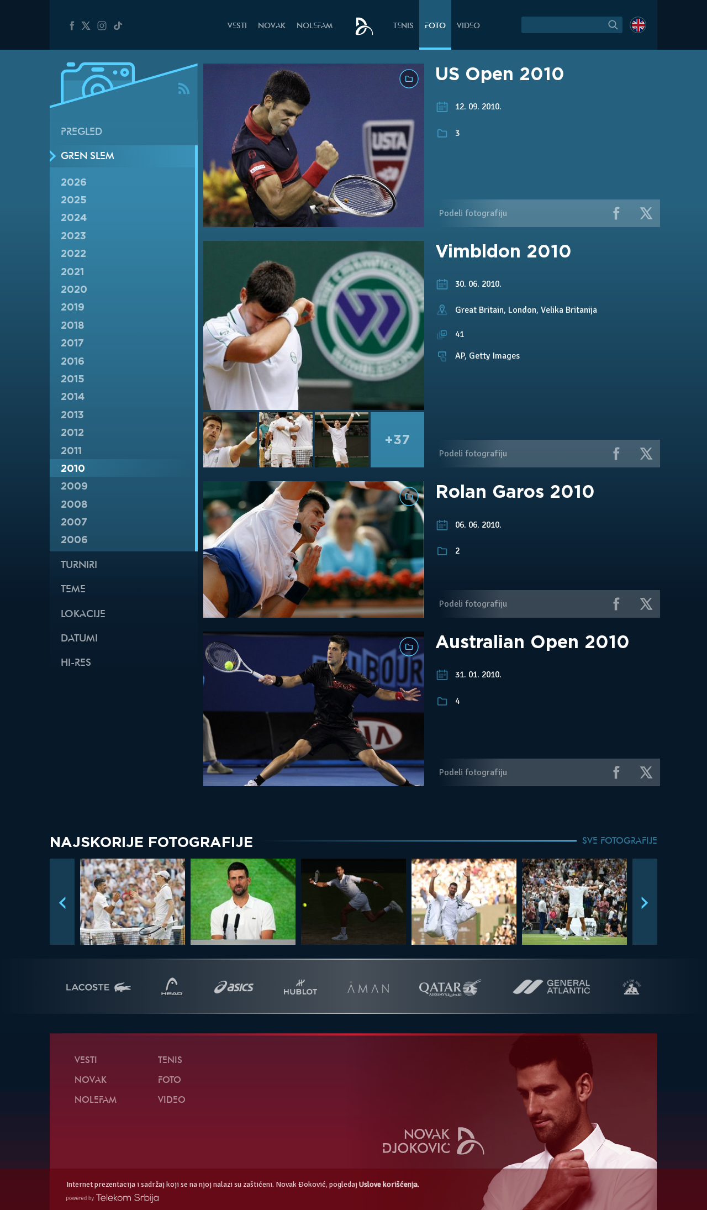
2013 (72, 414)
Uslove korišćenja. (389, 1184)
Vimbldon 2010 (503, 251)
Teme (73, 590)
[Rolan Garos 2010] (313, 611)
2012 (72, 432)
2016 (73, 361)
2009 (74, 486)
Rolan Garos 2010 (515, 491)
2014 (73, 396)
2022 (73, 253)
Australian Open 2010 (532, 642)
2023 (73, 235)
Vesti (237, 26)
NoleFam (315, 26)
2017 (72, 343)
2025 (74, 200)
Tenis (403, 26)
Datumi (79, 639)
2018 (73, 325)
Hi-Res (76, 663)
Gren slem (87, 156)
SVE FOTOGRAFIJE (619, 841)
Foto (435, 26)
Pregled (81, 132)
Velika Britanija (569, 309)
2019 (73, 307)
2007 (74, 522)
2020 (74, 289)
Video (468, 26)
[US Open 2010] (313, 221)
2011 (71, 450)
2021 (72, 271)
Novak (272, 26)
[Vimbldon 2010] (313, 326)
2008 (74, 504)
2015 (73, 379)
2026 (74, 182)
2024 (74, 217)
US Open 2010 (499, 74)
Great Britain (479, 309)
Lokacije (83, 614)
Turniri (79, 565)
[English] (638, 25)
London (522, 309)
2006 (74, 539)
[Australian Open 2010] (313, 780)
